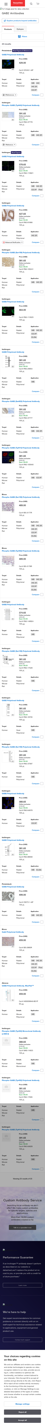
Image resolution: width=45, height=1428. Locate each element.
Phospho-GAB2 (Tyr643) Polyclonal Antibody (20, 105)
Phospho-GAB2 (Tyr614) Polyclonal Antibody (20, 448)
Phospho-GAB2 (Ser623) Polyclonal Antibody (21, 401)
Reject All (22, 1412)
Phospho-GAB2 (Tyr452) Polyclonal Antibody (20, 551)
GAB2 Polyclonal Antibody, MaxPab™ (18, 986)
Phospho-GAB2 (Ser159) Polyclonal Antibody (21, 252)
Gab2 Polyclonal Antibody (13, 932)
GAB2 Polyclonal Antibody (13, 55)
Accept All (22, 1420)
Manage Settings (23, 1404)
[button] (23, 37)
